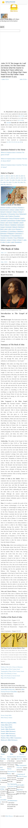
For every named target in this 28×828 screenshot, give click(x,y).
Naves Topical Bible (6, 727)
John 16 (5, 182)
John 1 (2, 176)
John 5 (22, 176)
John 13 (14, 180)
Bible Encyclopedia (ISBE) (8, 722)
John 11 (2, 180)
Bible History (9, 816)
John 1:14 (3, 252)
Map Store (20, 789)
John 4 (17, 176)
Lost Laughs (20, 785)
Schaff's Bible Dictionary (8, 733)
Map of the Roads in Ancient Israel (10, 675)
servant (8, 122)
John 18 (16, 182)
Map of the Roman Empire (8, 678)
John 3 (12, 176)
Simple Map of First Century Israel (10, 669)
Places (9, 769)
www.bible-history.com (8, 689)
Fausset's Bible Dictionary (8, 735)
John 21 (8, 184)
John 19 (22, 182)
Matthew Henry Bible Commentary (11, 738)
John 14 (20, 180)
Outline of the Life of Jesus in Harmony (12, 667)
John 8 (12, 178)
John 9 (17, 178)
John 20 (2, 184)
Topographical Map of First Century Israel (12, 671)
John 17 (11, 182)
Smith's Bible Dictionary (8, 729)
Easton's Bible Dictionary (8, 731)
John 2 (7, 176)
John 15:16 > (23, 79)
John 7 (7, 178)
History (22, 754)
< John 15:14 (4, 79)
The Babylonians (12, 800)
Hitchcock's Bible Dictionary (9, 740)
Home (3, 754)
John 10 (22, 178)
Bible (11, 754)
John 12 (8, 180)
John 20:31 (4, 262)
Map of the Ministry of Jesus (9, 673)
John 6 (2, 178)
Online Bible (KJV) (6, 725)
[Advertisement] (14, 47)
